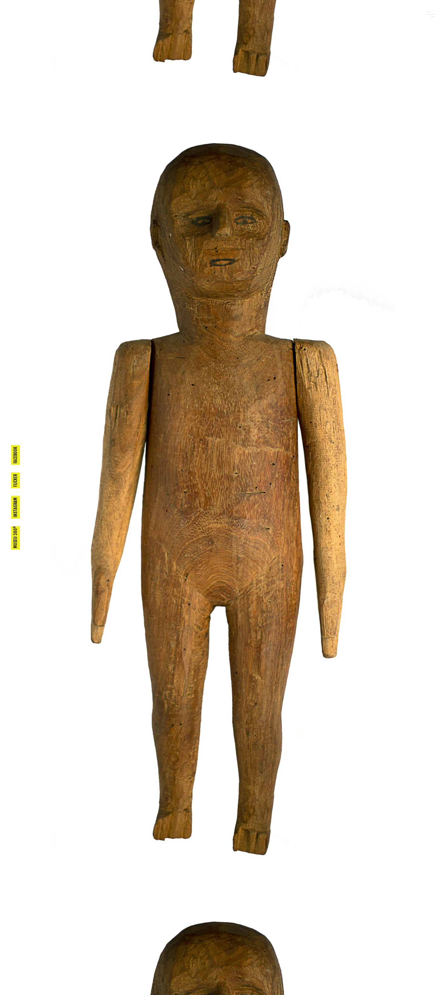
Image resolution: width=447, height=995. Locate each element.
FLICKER (15, 480)
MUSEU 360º (15, 537)
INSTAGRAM (15, 507)
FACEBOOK (15, 455)
